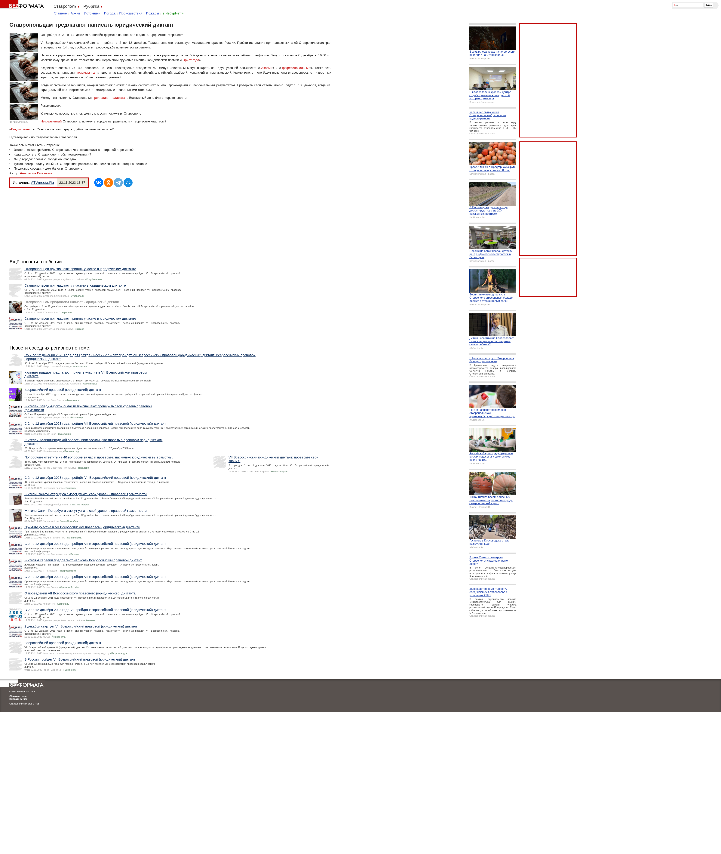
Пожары (152, 13)
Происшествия (130, 13)
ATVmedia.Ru (42, 182)
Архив (75, 13)
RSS (37, 703)
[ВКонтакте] (98, 182)
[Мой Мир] (128, 182)
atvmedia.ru (22, 122)
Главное (60, 13)
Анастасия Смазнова (36, 173)
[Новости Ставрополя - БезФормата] (22, 4)
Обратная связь (18, 696)
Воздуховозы (20, 129)
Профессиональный (295, 68)
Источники (92, 13)
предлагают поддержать (110, 98)
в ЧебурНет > (173, 13)
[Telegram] (118, 182)
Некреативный (51, 121)
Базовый (266, 68)
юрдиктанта (86, 72)
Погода (109, 13)
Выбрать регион (18, 699)
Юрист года (190, 60)
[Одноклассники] (108, 182)
